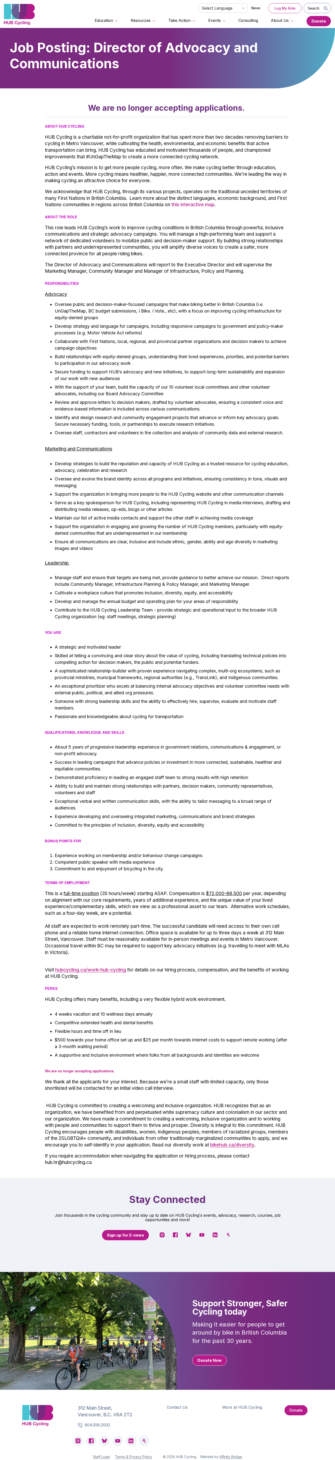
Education (104, 20)
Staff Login (101, 1457)
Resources (141, 20)
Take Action (179, 20)
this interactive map (192, 204)
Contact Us (177, 1407)
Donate (318, 21)
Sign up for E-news (125, 1235)
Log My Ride (285, 8)
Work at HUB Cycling (242, 1407)
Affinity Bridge (230, 1457)
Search (313, 8)
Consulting (248, 20)
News (255, 8)
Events (214, 20)
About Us (280, 20)
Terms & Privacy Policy (133, 1457)
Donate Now (209, 1360)
